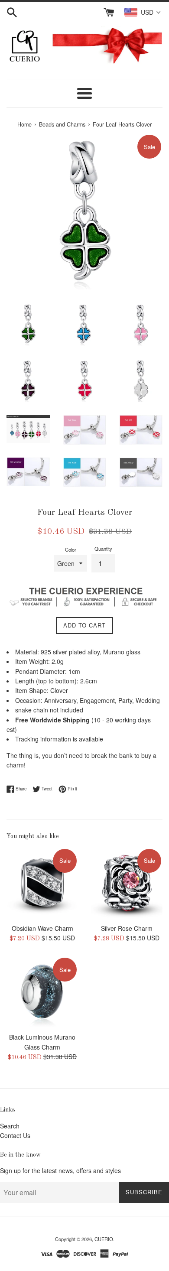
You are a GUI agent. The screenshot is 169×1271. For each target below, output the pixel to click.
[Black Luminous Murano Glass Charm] (42, 992)
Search (10, 1125)
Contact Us (15, 1135)
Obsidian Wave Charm (42, 928)
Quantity (103, 548)
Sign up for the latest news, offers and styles (60, 1170)
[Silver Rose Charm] (126, 883)
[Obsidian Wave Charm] (42, 883)
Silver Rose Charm (127, 928)
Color (70, 549)
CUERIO (103, 1238)
